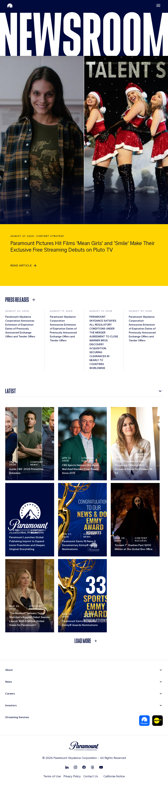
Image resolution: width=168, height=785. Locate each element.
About (9, 669)
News (8, 681)
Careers (10, 693)
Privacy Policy (72, 776)
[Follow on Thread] (92, 767)
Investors (11, 705)
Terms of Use (52, 776)
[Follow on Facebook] (84, 767)
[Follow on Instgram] (75, 767)
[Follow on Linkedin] (67, 767)
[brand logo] (84, 746)
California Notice (114, 776)
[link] (21, 299)
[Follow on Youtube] (101, 767)
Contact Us (90, 776)
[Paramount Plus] (144, 720)
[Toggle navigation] (158, 5)
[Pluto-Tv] (157, 720)
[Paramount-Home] (9, 5)
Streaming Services (17, 717)
